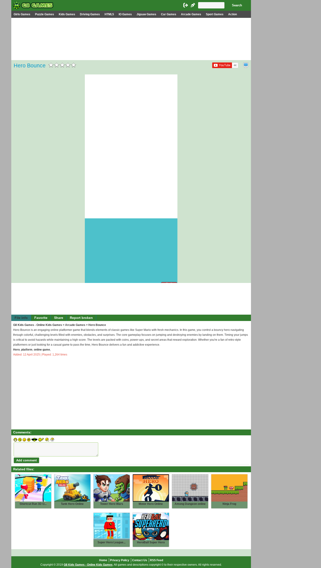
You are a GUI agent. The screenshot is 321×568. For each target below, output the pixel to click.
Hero (16, 349)
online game (42, 349)
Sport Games (214, 14)
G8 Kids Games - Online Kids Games (37, 325)
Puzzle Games (44, 14)
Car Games (168, 14)
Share (58, 318)
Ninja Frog (229, 504)
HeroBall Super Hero (151, 542)
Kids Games (67, 14)
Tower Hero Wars (111, 504)
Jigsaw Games (146, 14)
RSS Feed (156, 560)
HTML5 (109, 14)
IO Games (125, 14)
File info (21, 318)
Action (232, 14)
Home (103, 560)
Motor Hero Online (151, 504)
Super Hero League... (111, 542)
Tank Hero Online (72, 504)
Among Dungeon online (190, 504)
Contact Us (139, 560)
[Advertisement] (131, 53)
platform (26, 349)
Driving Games (90, 14)
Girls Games (22, 14)
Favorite (40, 318)
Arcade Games (191, 14)
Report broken (81, 318)
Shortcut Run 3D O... (33, 504)
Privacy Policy (119, 560)
